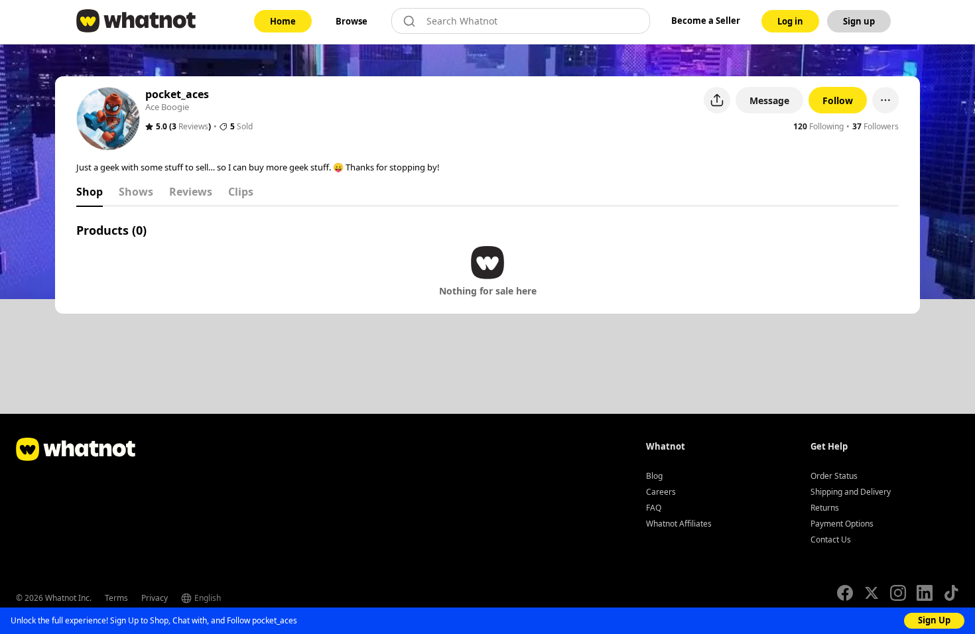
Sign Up (934, 620)
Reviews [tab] (190, 191)
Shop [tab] (89, 191)
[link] (283, 21)
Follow (837, 100)
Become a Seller (705, 21)
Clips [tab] (240, 191)
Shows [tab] (136, 191)
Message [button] (769, 100)
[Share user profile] (717, 100)
